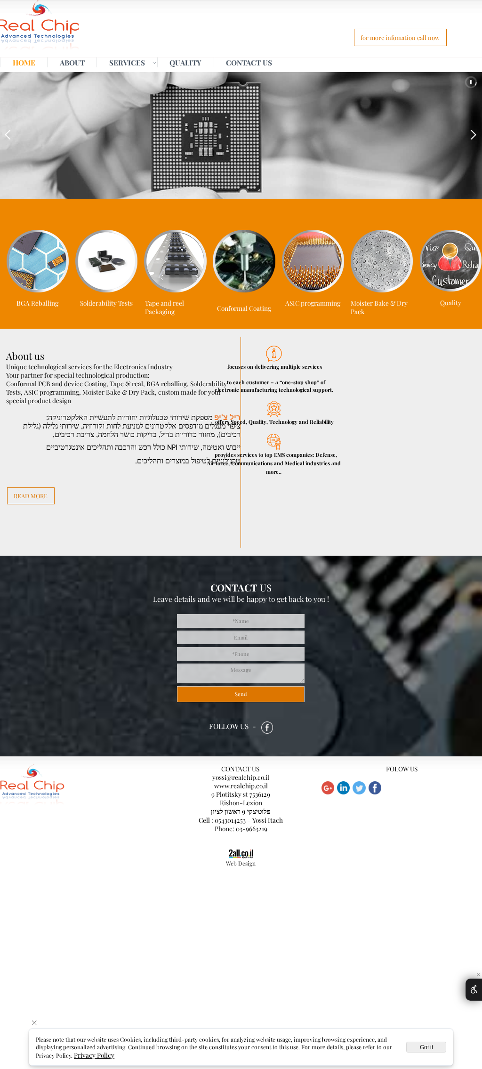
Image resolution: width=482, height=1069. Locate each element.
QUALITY (185, 62)
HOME (24, 62)
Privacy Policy (94, 1055)
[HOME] (39, 28)
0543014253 (230, 820)
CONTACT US (249, 62)
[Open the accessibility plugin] (474, 990)
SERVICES (127, 62)
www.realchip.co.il (241, 785)
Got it (426, 1047)
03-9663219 (251, 828)
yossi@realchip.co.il (240, 777)
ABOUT (72, 62)
